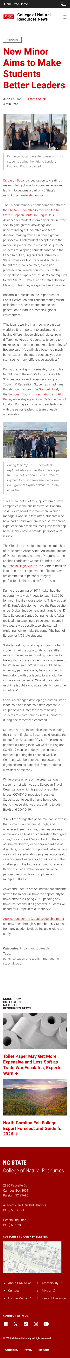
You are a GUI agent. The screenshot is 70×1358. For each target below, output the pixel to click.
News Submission (53, 1298)
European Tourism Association (29, 394)
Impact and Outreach (34, 948)
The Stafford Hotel (45, 389)
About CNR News (20, 1283)
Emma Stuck (37, 99)
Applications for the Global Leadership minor (33, 919)
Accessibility (11, 1349)
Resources (43, 1349)
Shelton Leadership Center (26, 210)
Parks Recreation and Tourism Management (32, 958)
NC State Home (17, 4)
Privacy (28, 1349)
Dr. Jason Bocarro (15, 180)
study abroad (12, 963)
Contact (13, 1290)
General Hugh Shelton (22, 566)
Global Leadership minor (26, 195)
